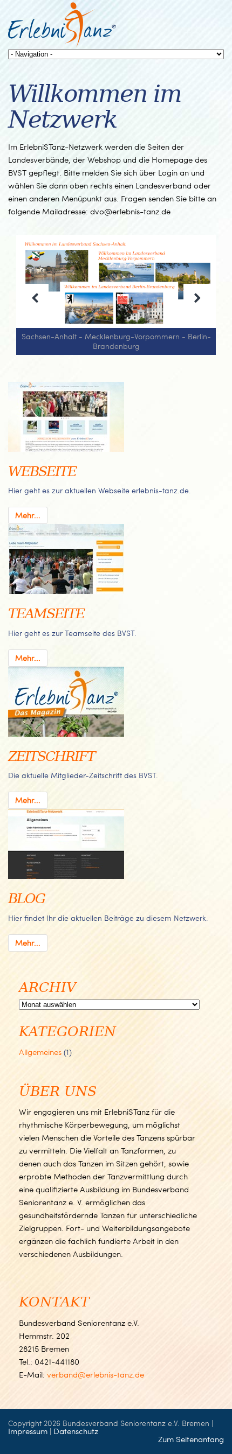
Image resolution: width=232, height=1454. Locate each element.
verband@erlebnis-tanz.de (95, 1374)
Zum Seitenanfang (191, 1439)
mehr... (27, 514)
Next (196, 297)
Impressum (27, 1430)
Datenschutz (75, 1430)
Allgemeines (40, 1051)
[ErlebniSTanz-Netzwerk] (62, 44)
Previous (35, 297)
